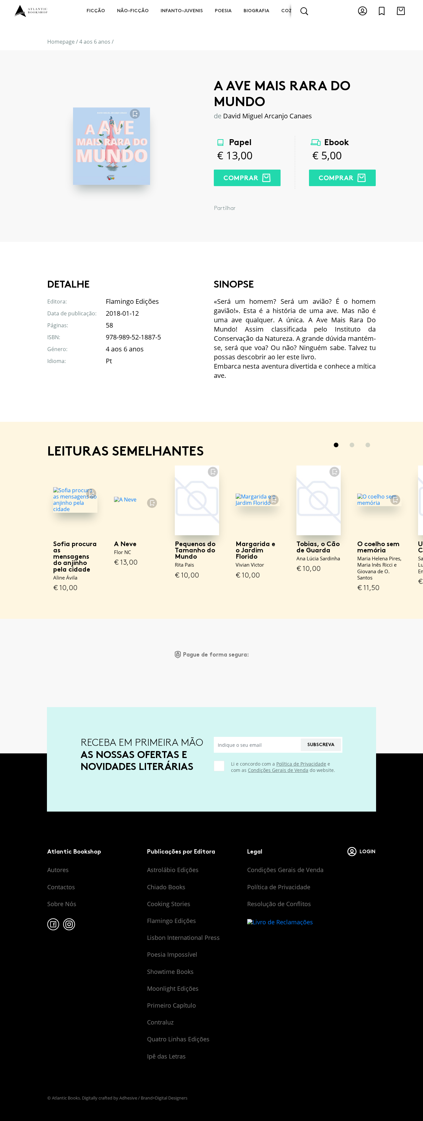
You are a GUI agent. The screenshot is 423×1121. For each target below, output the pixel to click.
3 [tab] (368, 445)
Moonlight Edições (173, 988)
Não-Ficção (133, 11)
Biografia (256, 11)
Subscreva (320, 744)
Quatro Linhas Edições (178, 1039)
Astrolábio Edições (173, 870)
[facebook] (53, 924)
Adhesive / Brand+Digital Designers (153, 1098)
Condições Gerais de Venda (278, 770)
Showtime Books (170, 972)
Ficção (96, 11)
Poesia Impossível (172, 954)
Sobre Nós (61, 904)
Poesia (223, 11)
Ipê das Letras (166, 1056)
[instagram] (69, 924)
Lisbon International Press (183, 937)
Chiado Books (166, 887)
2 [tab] (352, 445)
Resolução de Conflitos (279, 904)
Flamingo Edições (171, 921)
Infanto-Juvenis (182, 11)
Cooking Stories (168, 904)
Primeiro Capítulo (171, 1005)
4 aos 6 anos (94, 41)
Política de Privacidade (301, 764)
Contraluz (160, 1022)
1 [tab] (336, 445)
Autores (58, 870)
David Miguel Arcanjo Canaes (267, 115)
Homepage (61, 41)
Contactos (61, 887)
